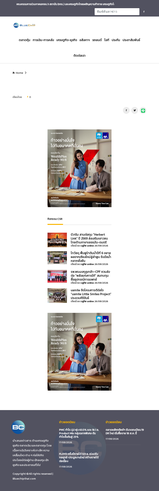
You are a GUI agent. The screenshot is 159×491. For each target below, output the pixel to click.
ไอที (106, 40)
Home (19, 73)
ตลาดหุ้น (24, 40)
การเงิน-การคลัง (43, 40)
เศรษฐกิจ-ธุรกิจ (66, 40)
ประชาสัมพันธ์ (131, 40)
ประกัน (116, 40)
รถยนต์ (97, 40)
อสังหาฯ (85, 40)
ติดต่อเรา (79, 55)
